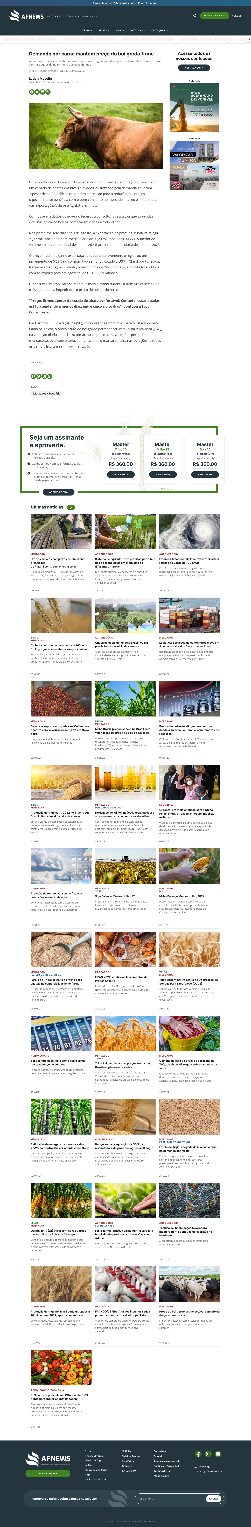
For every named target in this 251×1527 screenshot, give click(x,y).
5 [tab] (165, 489)
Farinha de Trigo (94, 1455)
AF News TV (129, 1470)
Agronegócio (104, 554)
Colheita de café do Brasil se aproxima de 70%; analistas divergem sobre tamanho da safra (188, 1064)
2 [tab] (156, 489)
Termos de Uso (162, 1470)
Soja (118, 30)
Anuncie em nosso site (167, 1461)
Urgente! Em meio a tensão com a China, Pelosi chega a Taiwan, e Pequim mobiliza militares (186, 813)
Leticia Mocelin (40, 78)
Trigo (86, 30)
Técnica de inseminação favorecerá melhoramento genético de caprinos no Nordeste (185, 1231)
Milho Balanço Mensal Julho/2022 (181, 896)
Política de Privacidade (167, 1466)
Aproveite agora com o (125, 3)
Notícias (137, 30)
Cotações (127, 1466)
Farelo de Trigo (41, 974)
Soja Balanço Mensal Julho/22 (115, 896)
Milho (103, 30)
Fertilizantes (104, 1225)
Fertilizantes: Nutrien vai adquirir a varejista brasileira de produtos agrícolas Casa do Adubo (124, 1234)
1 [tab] (153, 489)
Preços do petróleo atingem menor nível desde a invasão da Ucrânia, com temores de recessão (189, 730)
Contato (158, 1456)
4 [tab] (162, 489)
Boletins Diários (131, 1456)
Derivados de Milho (108, 807)
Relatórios (128, 1461)
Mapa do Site (161, 1475)
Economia (166, 805)
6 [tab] (168, 489)
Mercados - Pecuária (46, 393)
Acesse (237, 15)
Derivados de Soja (95, 1479)
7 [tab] (171, 489)
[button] (31, 92)
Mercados (38, 554)
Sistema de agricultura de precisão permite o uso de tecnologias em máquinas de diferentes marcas (125, 562)
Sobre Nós (160, 1451)
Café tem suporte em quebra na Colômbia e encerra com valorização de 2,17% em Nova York (60, 730)
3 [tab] (159, 489)
